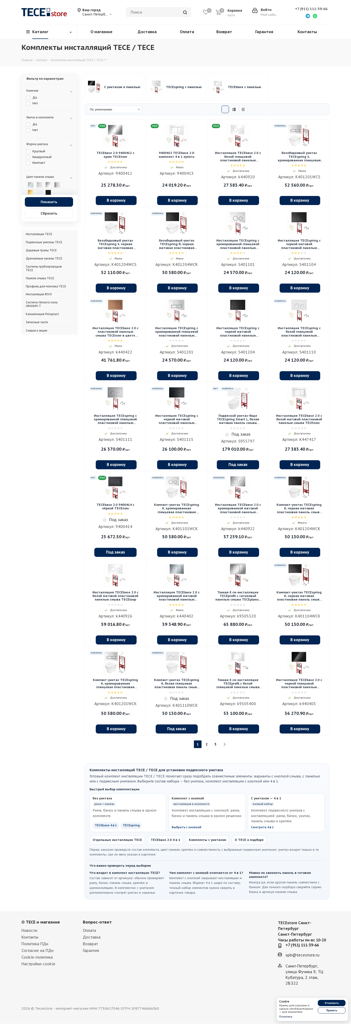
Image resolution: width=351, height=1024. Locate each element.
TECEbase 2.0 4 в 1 (165, 840)
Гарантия (91, 950)
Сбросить (49, 213)
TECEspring (131, 825)
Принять (331, 1010)
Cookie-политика (37, 957)
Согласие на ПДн (37, 950)
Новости (29, 930)
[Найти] (185, 12)
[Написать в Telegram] (307, 16)
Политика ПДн (34, 943)
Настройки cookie (38, 963)
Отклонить (332, 1003)
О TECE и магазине (40, 922)
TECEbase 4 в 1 (106, 825)
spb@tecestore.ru (302, 955)
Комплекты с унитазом (207, 840)
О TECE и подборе (249, 840)
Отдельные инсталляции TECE (117, 840)
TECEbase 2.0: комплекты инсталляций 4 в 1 (246, 87)
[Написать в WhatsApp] (315, 16)
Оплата (89, 930)
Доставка (92, 937)
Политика (285, 1016)
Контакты (29, 937)
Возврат (90, 943)
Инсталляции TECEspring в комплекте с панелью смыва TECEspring (184, 87)
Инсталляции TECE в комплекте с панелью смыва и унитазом (122, 87)
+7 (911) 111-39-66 (311, 8)
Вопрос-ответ (97, 922)
